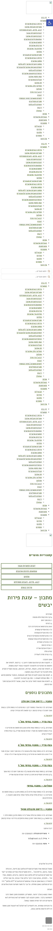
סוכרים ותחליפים (35, 101)
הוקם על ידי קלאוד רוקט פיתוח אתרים (37, 913)
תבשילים (38, 126)
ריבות (39, 107)
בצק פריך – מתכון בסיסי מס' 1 (35, 721)
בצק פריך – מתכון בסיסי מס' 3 (35, 765)
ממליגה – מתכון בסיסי (39, 785)
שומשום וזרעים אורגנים (33, 39)
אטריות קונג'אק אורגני (33, 26)
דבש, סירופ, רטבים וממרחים (31, 30)
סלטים (39, 132)
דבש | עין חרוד (36, 92)
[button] (49, 22)
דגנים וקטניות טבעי (34, 33)
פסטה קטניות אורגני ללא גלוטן (30, 64)
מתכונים (44, 123)
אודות (45, 113)
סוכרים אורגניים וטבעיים (32, 54)
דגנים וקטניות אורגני (34, 36)
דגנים (39, 95)
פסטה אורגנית (36, 61)
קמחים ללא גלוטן (35, 70)
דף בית (44, 17)
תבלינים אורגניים (35, 79)
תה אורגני (38, 82)
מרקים (39, 129)
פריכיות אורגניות (35, 45)
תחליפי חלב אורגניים (34, 86)
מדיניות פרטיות (46, 853)
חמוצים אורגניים (35, 42)
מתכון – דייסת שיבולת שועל (36, 809)
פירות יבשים (26, 587)
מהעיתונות (43, 120)
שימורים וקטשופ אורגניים (32, 73)
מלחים (39, 51)
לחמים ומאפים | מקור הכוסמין (30, 98)
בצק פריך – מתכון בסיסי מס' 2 (35, 745)
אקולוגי (39, 89)
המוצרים (44, 20)
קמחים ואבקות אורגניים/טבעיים (29, 67)
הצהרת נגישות (46, 858)
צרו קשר (43, 138)
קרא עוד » (48, 715)
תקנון (50, 848)
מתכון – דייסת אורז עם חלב (36, 701)
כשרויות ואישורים (40, 117)
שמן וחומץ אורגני (35, 76)
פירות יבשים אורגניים (33, 23)
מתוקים (39, 135)
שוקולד (39, 110)
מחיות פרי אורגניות (34, 48)
